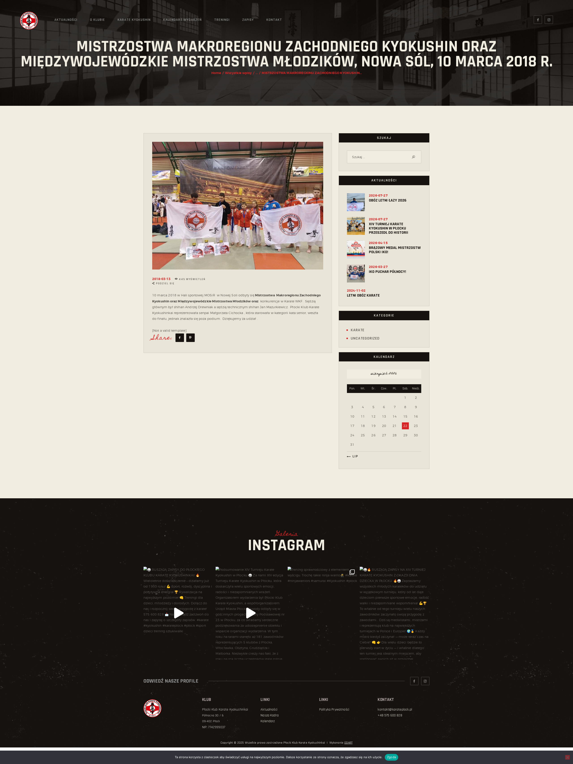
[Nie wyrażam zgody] (567, 757)
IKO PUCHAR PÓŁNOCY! (387, 272)
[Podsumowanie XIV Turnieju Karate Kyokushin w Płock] (250, 613)
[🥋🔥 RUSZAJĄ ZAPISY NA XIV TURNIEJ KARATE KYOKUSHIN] (395, 613)
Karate (357, 330)
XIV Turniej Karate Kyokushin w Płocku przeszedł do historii (388, 228)
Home (216, 73)
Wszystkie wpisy (238, 73)
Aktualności (269, 709)
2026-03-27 (378, 267)
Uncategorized (365, 338)
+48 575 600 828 (390, 715)
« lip (353, 456)
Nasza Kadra (270, 715)
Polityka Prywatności (334, 709)
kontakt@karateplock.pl (395, 709)
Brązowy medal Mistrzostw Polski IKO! (395, 250)
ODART (348, 743)
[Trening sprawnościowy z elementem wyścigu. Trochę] (322, 613)
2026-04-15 (378, 243)
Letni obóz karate (363, 295)
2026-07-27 (378, 195)
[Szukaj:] (384, 157)
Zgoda (391, 757)
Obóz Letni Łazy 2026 (387, 200)
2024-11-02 (356, 291)
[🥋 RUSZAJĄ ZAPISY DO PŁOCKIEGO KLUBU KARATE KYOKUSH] (178, 613)
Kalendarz (268, 721)
